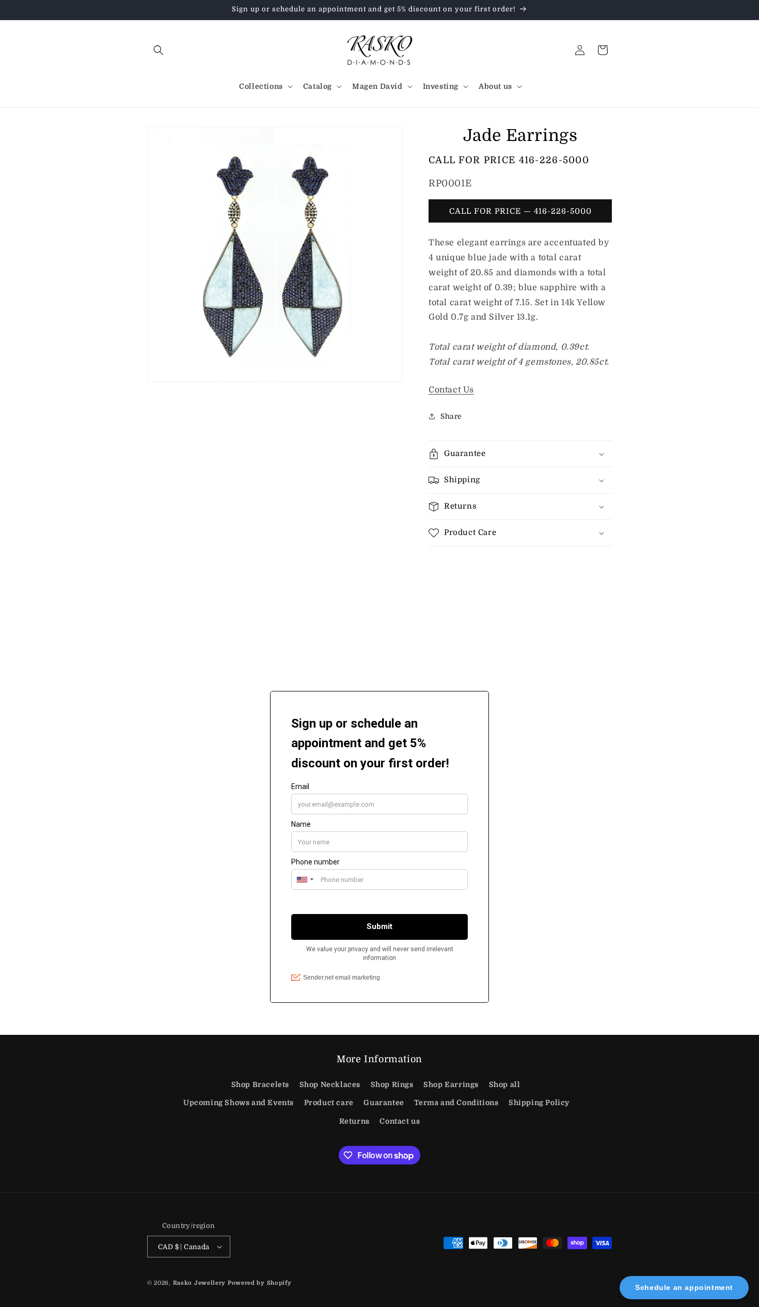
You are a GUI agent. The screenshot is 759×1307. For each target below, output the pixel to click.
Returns (354, 1121)
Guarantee (383, 1102)
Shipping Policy (539, 1102)
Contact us (400, 1121)
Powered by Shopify (260, 1283)
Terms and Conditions (456, 1102)
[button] (158, 50)
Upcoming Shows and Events (238, 1102)
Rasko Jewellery (199, 1283)
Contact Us (451, 390)
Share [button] (451, 416)
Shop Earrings (451, 1084)
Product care (329, 1102)
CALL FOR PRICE (509, 160)
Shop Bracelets (260, 1084)
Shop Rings (392, 1084)
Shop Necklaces (329, 1084)
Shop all (504, 1084)
